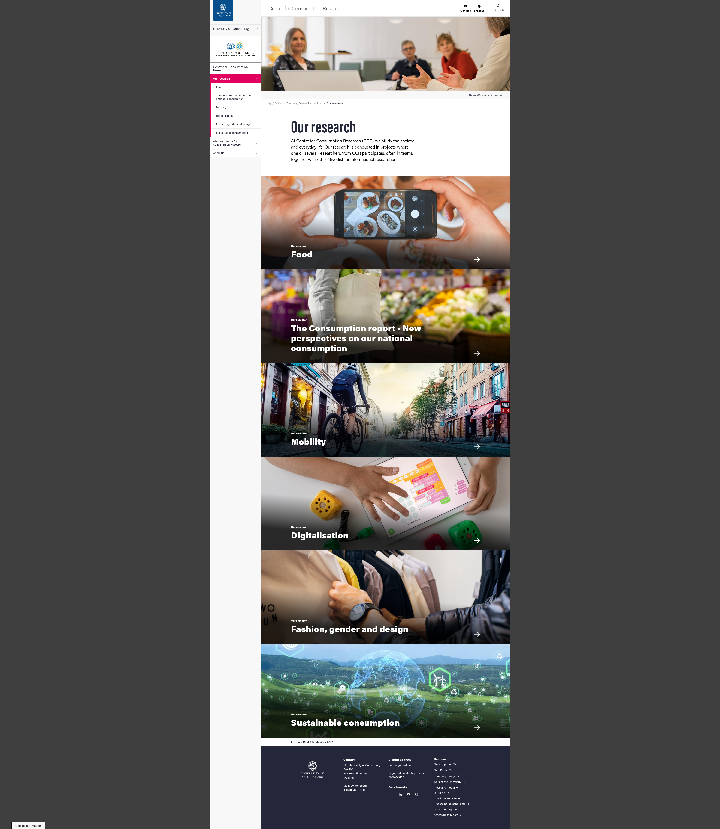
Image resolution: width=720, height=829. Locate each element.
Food (219, 87)
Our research (221, 78)
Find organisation (399, 765)
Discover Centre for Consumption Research (227, 142)
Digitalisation (224, 115)
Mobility (221, 107)
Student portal (445, 764)
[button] (499, 8)
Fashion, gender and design (233, 124)
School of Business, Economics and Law (298, 103)
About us (218, 153)
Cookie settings (444, 809)
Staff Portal (443, 770)
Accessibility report (446, 815)
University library (447, 776)
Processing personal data (450, 804)
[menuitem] (465, 9)
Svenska (479, 10)
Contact (465, 10)
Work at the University (448, 782)
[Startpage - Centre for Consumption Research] (235, 49)
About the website (445, 798)
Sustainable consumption (232, 133)
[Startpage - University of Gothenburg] (235, 12)
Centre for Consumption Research (230, 68)
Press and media (444, 787)
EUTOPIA (440, 793)
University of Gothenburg (231, 28)
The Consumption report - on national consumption (234, 96)
